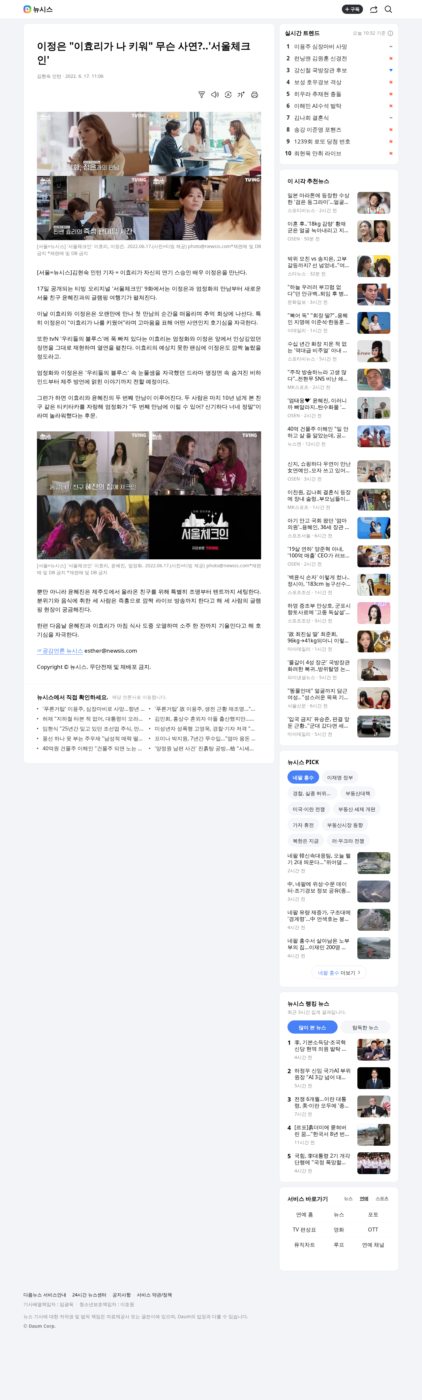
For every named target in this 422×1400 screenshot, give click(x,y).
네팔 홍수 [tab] (303, 777)
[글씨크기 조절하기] (241, 94)
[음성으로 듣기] (215, 94)
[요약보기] (201, 94)
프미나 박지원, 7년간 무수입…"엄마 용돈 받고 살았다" (206, 738)
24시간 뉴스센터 (89, 1294)
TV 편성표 (304, 1229)
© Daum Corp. (39, 1326)
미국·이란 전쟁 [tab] (309, 809)
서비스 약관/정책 (154, 1294)
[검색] (390, 9)
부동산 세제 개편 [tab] (357, 809)
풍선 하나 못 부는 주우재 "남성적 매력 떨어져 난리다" (94, 738)
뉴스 (339, 1214)
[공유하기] (374, 9)
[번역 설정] (228, 94)
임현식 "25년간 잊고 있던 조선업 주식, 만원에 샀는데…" (94, 728)
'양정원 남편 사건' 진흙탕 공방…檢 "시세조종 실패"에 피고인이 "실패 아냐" (206, 748)
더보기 (336, 972)
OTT (373, 1229)
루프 (339, 1244)
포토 (373, 1214)
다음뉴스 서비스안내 (44, 1294)
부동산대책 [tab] (358, 793)
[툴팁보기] (390, 34)
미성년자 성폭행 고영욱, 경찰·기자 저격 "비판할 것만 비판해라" (206, 728)
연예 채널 (373, 1244)
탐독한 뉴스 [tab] (365, 1027)
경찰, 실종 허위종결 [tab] (314, 793)
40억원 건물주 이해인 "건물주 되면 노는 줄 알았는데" (94, 748)
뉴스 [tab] (348, 1198)
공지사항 (121, 1294)
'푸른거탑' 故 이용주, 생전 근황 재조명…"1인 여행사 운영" (206, 708)
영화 (339, 1229)
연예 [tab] (364, 1198)
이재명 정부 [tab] (340, 777)
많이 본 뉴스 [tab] (312, 1027)
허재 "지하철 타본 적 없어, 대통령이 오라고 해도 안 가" (94, 718)
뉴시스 (43, 9)
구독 (355, 9)
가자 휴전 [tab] (303, 825)
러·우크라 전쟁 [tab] (348, 840)
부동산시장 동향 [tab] (345, 825)
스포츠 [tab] (382, 1198)
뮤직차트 (304, 1244)
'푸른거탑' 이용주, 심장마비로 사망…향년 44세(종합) (94, 708)
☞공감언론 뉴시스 (60, 650)
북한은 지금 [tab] (306, 840)
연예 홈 (304, 1214)
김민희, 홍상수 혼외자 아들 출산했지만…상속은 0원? (206, 718)
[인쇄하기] (254, 94)
